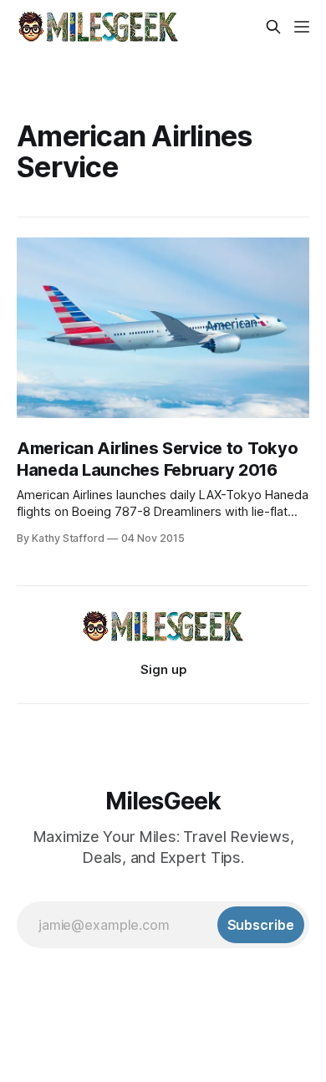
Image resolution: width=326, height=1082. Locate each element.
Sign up (163, 669)
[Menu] (301, 26)
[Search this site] (273, 26)
